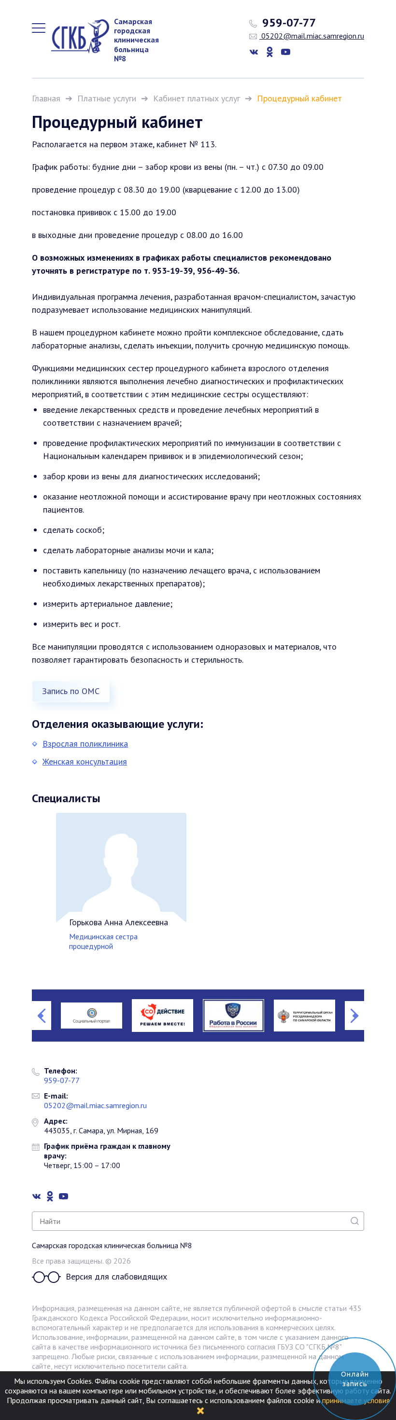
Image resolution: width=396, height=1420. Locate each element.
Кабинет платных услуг (196, 98)
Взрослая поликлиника (85, 743)
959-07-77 (287, 22)
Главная (46, 98)
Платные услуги (106, 98)
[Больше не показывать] (200, 1410)
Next (354, 1015)
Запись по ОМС (70, 690)
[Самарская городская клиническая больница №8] (75, 36)
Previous (41, 1015)
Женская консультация (84, 761)
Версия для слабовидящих (116, 1276)
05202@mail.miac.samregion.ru (311, 36)
